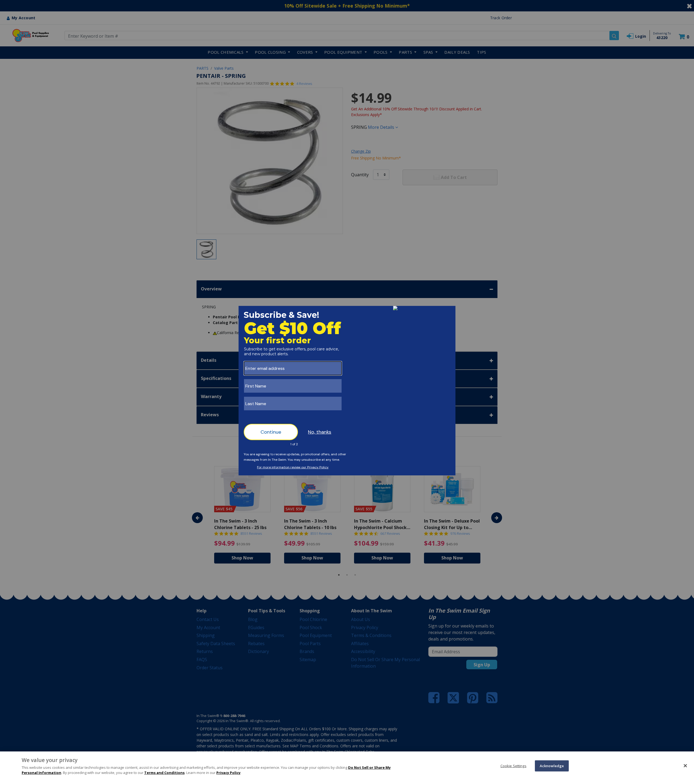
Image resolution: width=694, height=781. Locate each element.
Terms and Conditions (164, 772)
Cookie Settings (513, 765)
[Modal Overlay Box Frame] (347, 390)
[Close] (685, 766)
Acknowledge (552, 765)
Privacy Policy (228, 772)
